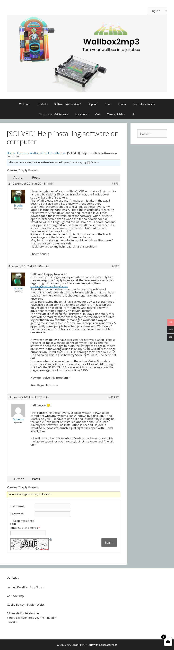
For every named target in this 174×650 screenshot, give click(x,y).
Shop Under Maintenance (53, 114)
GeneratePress (108, 644)
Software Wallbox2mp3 (68, 104)
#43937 (113, 397)
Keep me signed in (23, 522)
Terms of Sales (116, 114)
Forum (122, 104)
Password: (17, 513)
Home (11, 153)
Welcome (24, 104)
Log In (109, 542)
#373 (115, 183)
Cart (97, 114)
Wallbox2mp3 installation (47, 153)
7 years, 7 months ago (72, 162)
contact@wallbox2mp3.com (49, 286)
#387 (115, 266)
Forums (22, 153)
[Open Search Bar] (133, 114)
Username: (17, 506)
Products (42, 104)
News (108, 104)
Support (93, 104)
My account (82, 114)
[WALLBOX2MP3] (87, 53)
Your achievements (144, 104)
